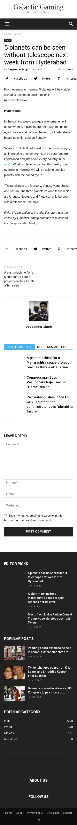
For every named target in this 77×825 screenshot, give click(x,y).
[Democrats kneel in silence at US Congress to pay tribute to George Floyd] (14, 693)
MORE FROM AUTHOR (51, 347)
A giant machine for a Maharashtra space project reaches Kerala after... (46, 598)
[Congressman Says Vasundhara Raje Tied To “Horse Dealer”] (14, 385)
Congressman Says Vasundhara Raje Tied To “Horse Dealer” (46, 382)
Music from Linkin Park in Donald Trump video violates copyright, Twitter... (50, 618)
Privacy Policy (35, 813)
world (7, 164)
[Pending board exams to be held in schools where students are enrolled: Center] (14, 653)
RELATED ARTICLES (19, 347)
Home (7, 34)
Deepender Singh (18, 69)
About (19, 813)
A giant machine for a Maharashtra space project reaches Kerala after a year (19, 279)
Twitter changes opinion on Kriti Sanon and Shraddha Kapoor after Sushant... (49, 671)
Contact (67, 813)
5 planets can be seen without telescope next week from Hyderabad (47, 577)
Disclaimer (53, 813)
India (18, 34)
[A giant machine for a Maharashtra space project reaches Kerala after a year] (14, 365)
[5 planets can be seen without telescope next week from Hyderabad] (14, 581)
